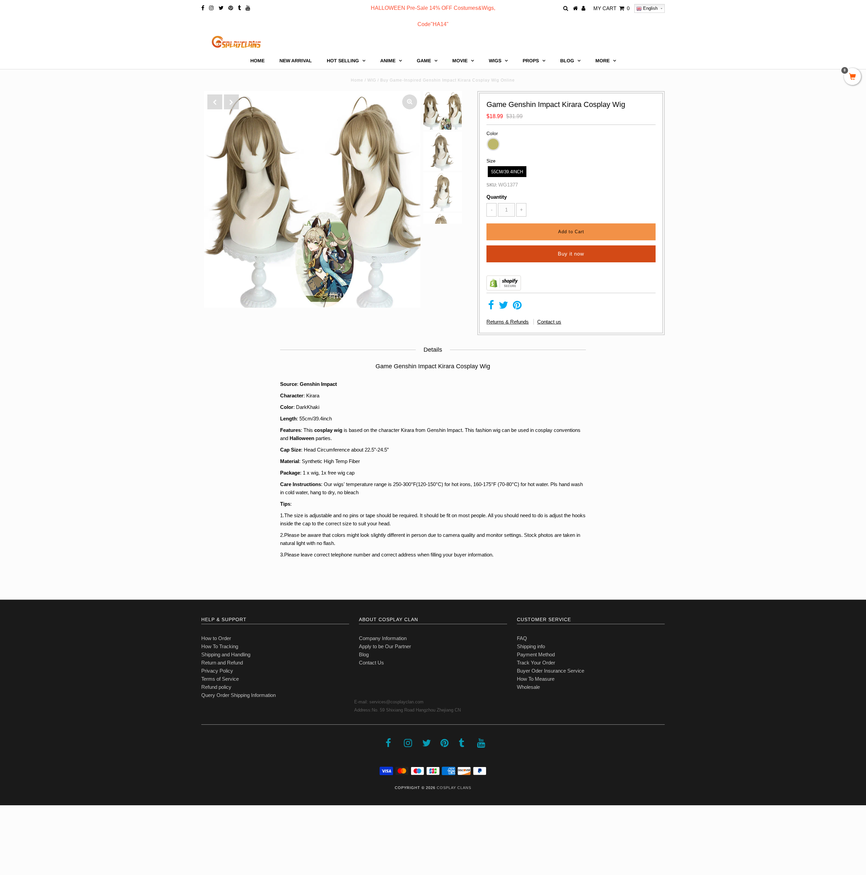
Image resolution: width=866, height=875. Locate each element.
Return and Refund (222, 662)
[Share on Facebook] (491, 307)
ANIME (387, 60)
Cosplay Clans (454, 788)
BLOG (567, 60)
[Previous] (214, 101)
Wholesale (528, 687)
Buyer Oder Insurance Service (550, 671)
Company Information (383, 638)
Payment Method (536, 654)
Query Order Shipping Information (238, 695)
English (650, 8)
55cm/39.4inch (507, 171)
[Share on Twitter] (503, 307)
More (602, 60)
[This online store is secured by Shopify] (503, 288)
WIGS (495, 60)
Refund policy (216, 687)
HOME (257, 60)
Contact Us (371, 662)
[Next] (231, 101)
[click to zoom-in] (409, 101)
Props (531, 60)
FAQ (522, 638)
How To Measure (535, 679)
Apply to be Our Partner (385, 646)
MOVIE (460, 60)
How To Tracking (219, 646)
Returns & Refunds (507, 322)
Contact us (549, 322)
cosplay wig (328, 430)
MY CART (611, 8)
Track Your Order (536, 662)
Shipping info (531, 646)
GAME (424, 60)
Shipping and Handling (225, 654)
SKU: (491, 185)
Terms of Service (220, 679)
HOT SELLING (343, 60)
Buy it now (571, 254)
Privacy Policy (217, 671)
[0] (852, 77)
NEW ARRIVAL (295, 60)
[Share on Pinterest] (517, 307)
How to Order (216, 638)
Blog (364, 654)
